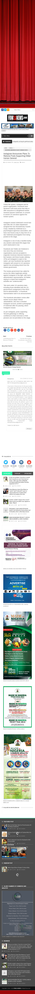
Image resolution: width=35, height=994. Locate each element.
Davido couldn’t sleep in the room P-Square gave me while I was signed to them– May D (19, 501)
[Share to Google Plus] (8, 364)
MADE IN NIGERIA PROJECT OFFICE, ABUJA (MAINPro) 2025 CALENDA (19, 518)
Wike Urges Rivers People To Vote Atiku (18, 867)
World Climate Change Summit (12, 367)
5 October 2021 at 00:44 (27, 378)
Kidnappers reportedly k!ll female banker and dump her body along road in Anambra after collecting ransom (19, 510)
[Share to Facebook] (5, 364)
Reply (29, 428)
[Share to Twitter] (6, 364)
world (23, 162)
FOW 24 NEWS (17, 988)
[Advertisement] (17, 18)
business (28, 352)
